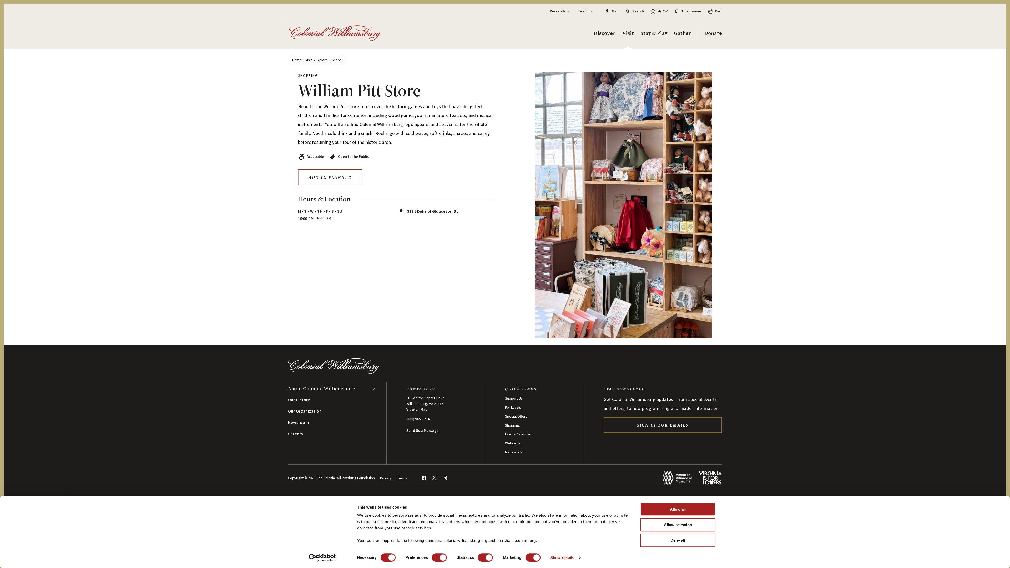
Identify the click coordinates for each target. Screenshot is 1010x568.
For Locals (513, 407)
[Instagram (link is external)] (444, 478)
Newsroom (298, 422)
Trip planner (691, 11)
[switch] (439, 557)
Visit (628, 33)
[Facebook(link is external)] (423, 478)
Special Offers (516, 416)
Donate (713, 33)
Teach (583, 11)
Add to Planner (330, 177)
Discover (604, 33)
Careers (295, 434)
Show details (562, 557)
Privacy (386, 478)
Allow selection (678, 525)
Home (296, 60)
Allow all (678, 509)
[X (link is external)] (434, 478)
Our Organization (305, 411)
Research (557, 11)
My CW (662, 11)
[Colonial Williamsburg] (335, 33)
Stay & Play (653, 33)
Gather (682, 33)
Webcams (513, 443)
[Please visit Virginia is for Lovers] (710, 478)
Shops (337, 60)
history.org (513, 452)
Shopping (512, 425)
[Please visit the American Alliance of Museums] (677, 478)
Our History (299, 400)
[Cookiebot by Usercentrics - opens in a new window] (322, 558)
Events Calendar (518, 434)
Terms (402, 478)
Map (615, 11)
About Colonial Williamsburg (321, 388)
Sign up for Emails (662, 425)
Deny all (677, 540)
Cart (718, 11)
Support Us (514, 398)
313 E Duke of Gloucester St (432, 211)
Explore (322, 60)
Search (638, 11)
